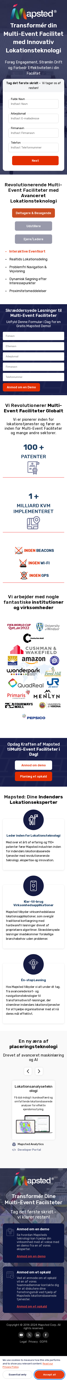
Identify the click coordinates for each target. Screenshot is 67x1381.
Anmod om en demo (31, 1256)
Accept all (49, 1374)
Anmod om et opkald (32, 1306)
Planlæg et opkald (33, 776)
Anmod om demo (33, 765)
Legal (23, 1341)
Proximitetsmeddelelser (27, 291)
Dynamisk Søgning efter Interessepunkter (28, 281)
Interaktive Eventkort (27, 251)
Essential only (17, 1374)
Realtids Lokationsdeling (28, 259)
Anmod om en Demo (21, 387)
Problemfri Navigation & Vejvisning (28, 269)
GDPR (43, 1341)
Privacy (33, 1341)
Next (35, 160)
